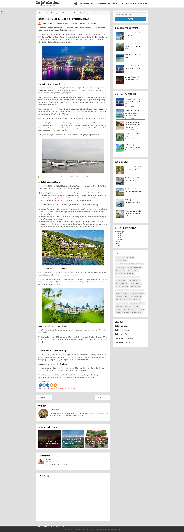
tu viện (136, 306)
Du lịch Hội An (120, 277)
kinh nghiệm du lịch (68, 388)
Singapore (133, 303)
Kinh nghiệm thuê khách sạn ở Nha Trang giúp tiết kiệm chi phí (133, 124)
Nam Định (119, 300)
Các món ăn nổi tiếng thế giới (125, 264)
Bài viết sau (101, 397)
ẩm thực (117, 245)
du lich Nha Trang (122, 334)
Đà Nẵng (58, 388)
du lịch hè (118, 235)
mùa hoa (118, 241)
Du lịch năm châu (47, 2)
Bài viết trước (46, 397)
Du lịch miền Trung (47, 388)
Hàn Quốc (126, 293)
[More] (55, 385)
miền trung (59, 219)
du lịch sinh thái (120, 237)
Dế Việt (48, 459)
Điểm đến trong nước (54, 13)
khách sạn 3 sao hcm (124, 338)
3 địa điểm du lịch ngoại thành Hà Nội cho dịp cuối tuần (133, 46)
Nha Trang (127, 300)
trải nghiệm (128, 306)
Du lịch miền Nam (134, 280)
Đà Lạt (134, 309)
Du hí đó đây (48, 23)
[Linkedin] (47, 385)
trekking (117, 243)
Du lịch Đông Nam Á (122, 290)
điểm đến (118, 313)
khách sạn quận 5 (122, 342)
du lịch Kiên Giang (133, 277)
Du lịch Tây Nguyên (122, 286)
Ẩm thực (116, 3)
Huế (142, 290)
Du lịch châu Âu (133, 270)
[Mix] (51, 385)
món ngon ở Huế (136, 296)
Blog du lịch (142, 3)
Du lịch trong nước (87, 3)
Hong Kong (134, 290)
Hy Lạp (118, 293)
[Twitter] (44, 385)
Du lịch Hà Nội (120, 273)
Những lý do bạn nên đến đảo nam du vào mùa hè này (133, 202)
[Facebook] (40, 385)
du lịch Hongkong (122, 330)
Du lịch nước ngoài (104, 3)
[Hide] (1, 17)
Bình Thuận (130, 257)
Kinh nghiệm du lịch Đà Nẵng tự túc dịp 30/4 (74, 177)
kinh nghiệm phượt (122, 296)
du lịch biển (118, 233)
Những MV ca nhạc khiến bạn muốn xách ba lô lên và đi (133, 213)
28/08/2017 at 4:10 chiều (52, 462)
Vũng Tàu (127, 309)
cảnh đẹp (140, 264)
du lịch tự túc (119, 239)
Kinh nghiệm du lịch (129, 3)
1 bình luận (93, 23)
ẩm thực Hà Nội (137, 313)
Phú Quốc (137, 300)
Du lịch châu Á (120, 270)
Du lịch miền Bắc (121, 280)
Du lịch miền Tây (136, 283)
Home (43, 13)
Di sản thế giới (120, 232)
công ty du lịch (63, 200)
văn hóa (118, 309)
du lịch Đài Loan (121, 326)
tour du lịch (47, 198)
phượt (118, 303)
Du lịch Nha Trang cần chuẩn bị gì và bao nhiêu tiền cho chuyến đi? (132, 113)
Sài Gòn (141, 303)
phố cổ (125, 303)
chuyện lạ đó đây (121, 260)
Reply (105, 459)
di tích (130, 267)
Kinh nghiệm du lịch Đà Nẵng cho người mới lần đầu (132, 68)
